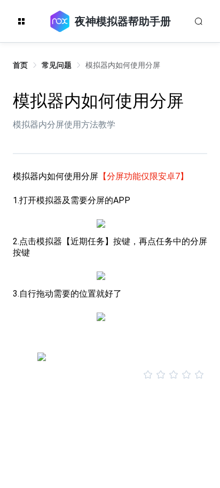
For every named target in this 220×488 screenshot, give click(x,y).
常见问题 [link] (57, 65)
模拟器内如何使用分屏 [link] (122, 65)
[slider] (110, 375)
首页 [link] (20, 65)
